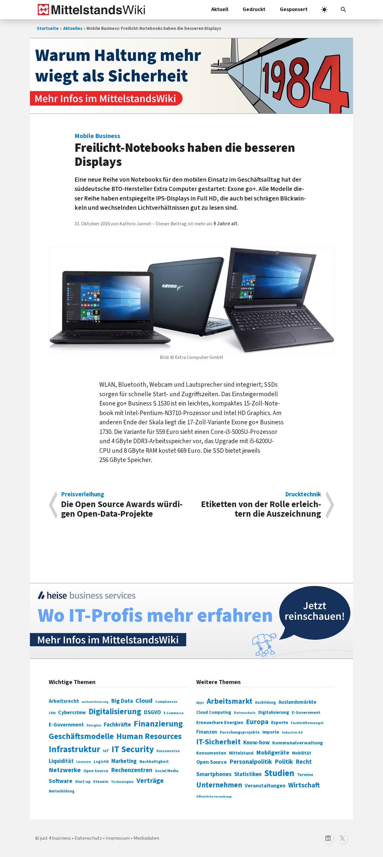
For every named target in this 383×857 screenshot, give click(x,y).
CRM (52, 713)
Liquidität (61, 761)
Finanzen (206, 732)
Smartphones (214, 774)
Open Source (95, 771)
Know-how (256, 742)
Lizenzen (83, 762)
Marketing (124, 761)
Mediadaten (146, 838)
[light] (324, 9)
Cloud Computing (213, 712)
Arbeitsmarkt (229, 701)
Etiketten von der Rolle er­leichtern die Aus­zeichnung (261, 505)
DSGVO (152, 712)
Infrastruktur (74, 749)
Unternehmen (219, 785)
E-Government (66, 725)
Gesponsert (294, 9)
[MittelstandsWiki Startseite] (90, 9)
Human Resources (149, 736)
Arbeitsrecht (64, 701)
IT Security (133, 749)
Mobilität (301, 753)
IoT (106, 751)
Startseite (48, 28)
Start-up (82, 781)
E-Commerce (174, 713)
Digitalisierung (115, 711)
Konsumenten (168, 751)
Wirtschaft (304, 785)
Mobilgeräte (272, 752)
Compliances (166, 701)
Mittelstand (241, 753)
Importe (270, 732)
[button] (343, 9)
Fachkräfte (117, 724)
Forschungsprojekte (240, 732)
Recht (304, 761)
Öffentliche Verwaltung (214, 796)
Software (60, 781)
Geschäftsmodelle (81, 736)
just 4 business (55, 838)
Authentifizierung (95, 702)
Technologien (122, 781)
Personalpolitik (251, 761)
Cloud (144, 701)
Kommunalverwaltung (297, 742)
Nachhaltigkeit (154, 762)
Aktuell (219, 9)
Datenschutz (245, 712)
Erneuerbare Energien (219, 722)
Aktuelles (72, 28)
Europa (257, 722)
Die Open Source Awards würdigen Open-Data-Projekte (122, 505)
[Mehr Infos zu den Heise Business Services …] (191, 621)
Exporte (279, 722)
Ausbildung (265, 702)
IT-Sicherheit (218, 742)
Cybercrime (72, 712)
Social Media (166, 771)
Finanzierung (158, 724)
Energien (93, 725)
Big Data (122, 701)
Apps (200, 702)
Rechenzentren (131, 770)
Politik (284, 761)
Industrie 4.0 (292, 732)
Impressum (118, 838)
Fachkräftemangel (307, 723)
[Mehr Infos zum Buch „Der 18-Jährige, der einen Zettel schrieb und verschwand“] (191, 76)
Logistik (101, 761)
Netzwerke (65, 770)
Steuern (100, 781)
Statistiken (248, 774)
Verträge (150, 781)
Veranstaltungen (265, 785)
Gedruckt (254, 9)
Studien (279, 773)
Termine (305, 775)
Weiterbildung (62, 791)
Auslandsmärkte (297, 702)
